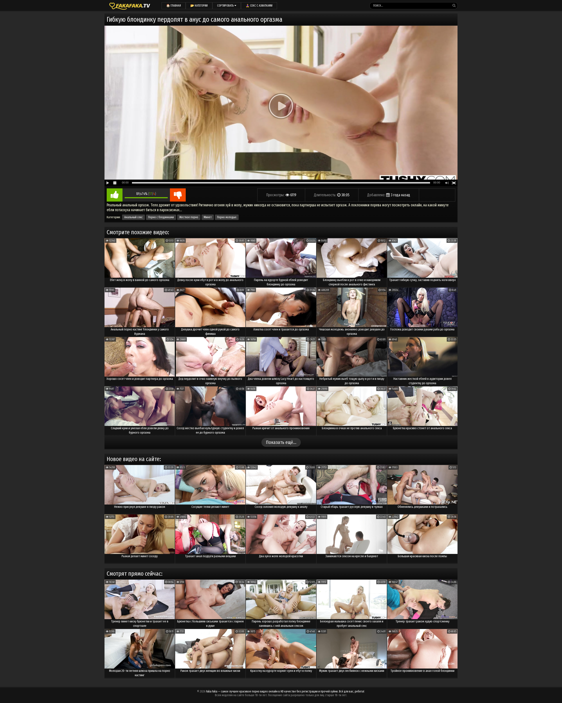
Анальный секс (133, 217)
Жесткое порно (188, 217)
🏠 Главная (173, 5)
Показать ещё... (281, 442)
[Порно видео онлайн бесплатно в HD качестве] (129, 5)
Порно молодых (226, 217)
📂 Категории (199, 5)
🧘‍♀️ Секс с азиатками (259, 5)
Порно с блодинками (161, 217)
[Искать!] (454, 5)
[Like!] (114, 195)
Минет (208, 217)
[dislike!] (178, 195)
